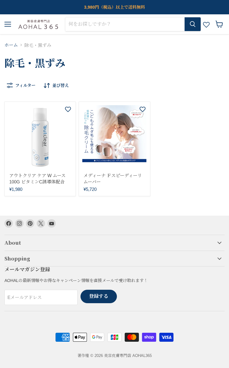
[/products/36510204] (114, 137)
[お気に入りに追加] (68, 109)
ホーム (11, 44)
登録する (98, 296)
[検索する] (193, 24)
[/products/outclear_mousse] (40, 137)
